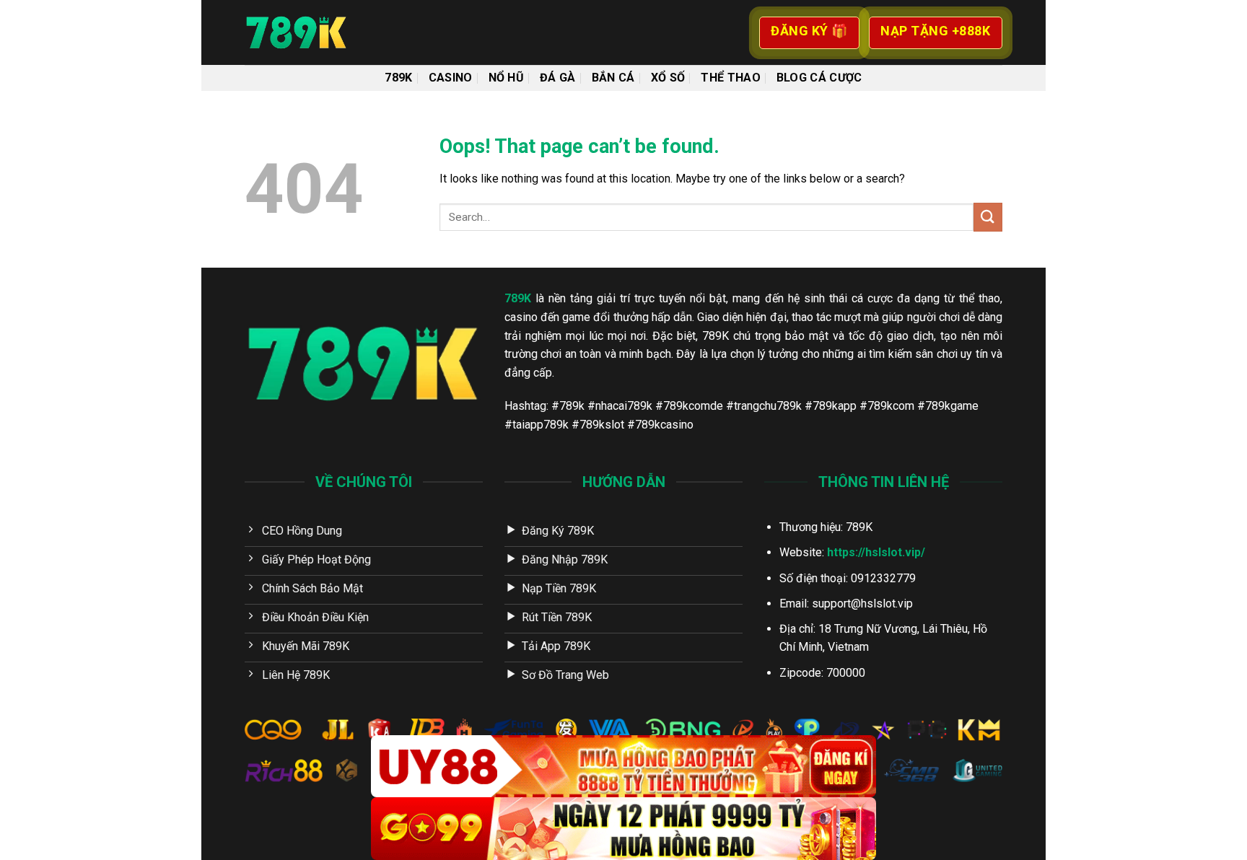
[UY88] (623, 766)
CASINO (451, 77)
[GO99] (623, 828)
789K (398, 77)
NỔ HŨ (507, 77)
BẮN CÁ (613, 77)
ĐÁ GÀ (558, 77)
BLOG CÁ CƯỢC (819, 77)
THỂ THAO (731, 77)
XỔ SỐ (668, 77)
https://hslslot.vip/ (876, 552)
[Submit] (987, 217)
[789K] (317, 32)
